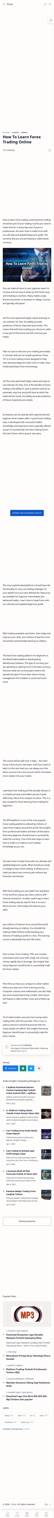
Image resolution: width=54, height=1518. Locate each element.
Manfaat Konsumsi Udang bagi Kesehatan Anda (28, 1384)
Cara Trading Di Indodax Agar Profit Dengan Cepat (20, 1152)
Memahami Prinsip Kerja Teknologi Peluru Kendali (28, 1357)
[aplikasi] (19, 1365)
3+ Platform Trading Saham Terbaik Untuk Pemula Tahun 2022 (22, 1112)
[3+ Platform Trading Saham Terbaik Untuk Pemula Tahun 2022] (46, 1114)
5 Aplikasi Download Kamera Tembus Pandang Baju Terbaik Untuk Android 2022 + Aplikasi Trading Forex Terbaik (20, 1090)
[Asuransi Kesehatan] (17, 1378)
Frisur (10, 4)
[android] (12, 1365)
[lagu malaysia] (22, 1330)
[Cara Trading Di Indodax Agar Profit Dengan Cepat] (46, 1154)
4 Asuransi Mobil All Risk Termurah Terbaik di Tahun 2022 (21, 1172)
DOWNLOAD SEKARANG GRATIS (27, 513)
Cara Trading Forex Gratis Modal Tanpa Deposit (21, 1132)
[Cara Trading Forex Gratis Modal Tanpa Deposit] (46, 1134)
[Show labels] (16, 1429)
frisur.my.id (21, 1051)
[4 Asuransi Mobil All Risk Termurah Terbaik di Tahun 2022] (46, 1175)
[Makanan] (30, 1378)
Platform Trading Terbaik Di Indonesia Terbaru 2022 (26, 1371)
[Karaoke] (12, 1330)
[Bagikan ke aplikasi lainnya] (39, 1068)
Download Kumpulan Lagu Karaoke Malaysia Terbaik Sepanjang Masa (24, 1336)
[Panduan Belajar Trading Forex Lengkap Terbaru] (46, 1195)
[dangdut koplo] (15, 1392)
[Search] (50, 4)
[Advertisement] (27, 38)
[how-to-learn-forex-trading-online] (27, 265)
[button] (45, 4)
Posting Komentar (27, 1221)
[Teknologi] (12, 1352)
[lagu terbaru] (27, 1392)
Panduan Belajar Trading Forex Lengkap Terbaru (21, 1192)
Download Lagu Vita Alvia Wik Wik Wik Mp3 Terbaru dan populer (26, 1398)
